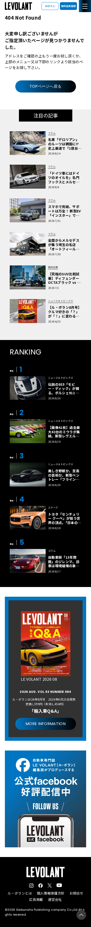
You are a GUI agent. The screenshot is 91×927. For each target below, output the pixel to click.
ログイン (50, 6)
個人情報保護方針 (51, 893)
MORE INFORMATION (45, 723)
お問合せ (76, 893)
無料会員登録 (68, 6)
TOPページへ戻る (46, 86)
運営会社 (55, 899)
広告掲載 (36, 899)
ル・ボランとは (20, 893)
